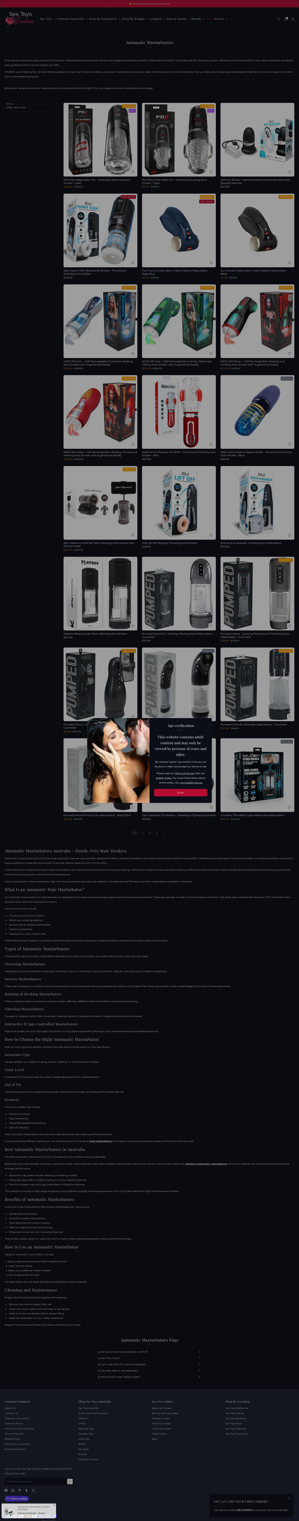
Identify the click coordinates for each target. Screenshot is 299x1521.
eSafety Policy (164, 778)
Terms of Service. (185, 773)
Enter (180, 792)
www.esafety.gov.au (191, 782)
